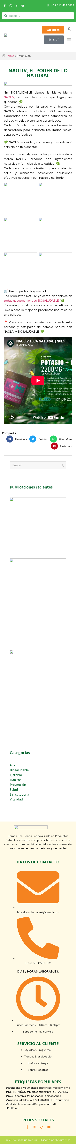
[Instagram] (10, 5)
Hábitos (15, 780)
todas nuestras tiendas (31, 301)
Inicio (10, 56)
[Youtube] (23, 5)
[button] (69, 39)
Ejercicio (16, 775)
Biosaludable (19, 770)
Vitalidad (16, 799)
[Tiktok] (16, 5)
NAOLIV (9, 97)
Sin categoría (19, 794)
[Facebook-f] (4, 5)
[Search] (62, 465)
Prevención (18, 785)
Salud (14, 789)
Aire (12, 765)
